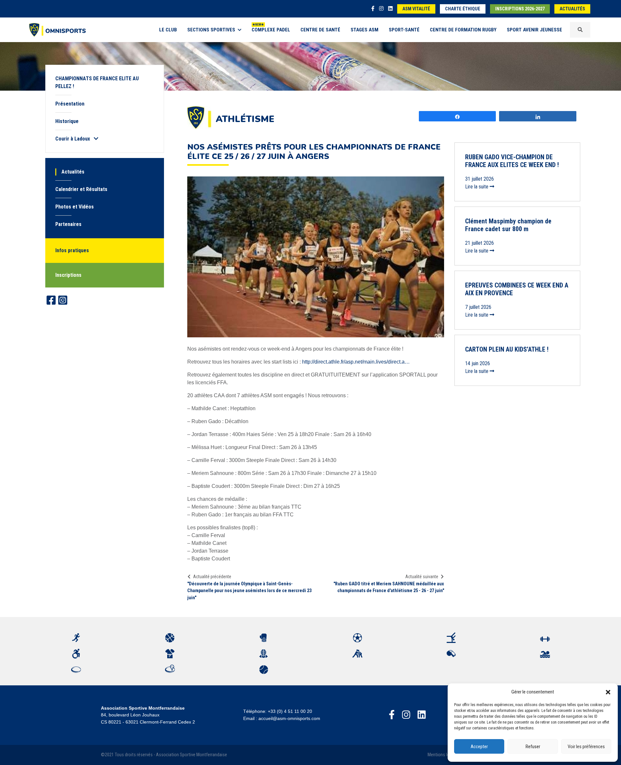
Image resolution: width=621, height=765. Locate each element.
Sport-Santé (404, 30)
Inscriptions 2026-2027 (520, 9)
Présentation (69, 104)
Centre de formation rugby (463, 30)
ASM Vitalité (416, 9)
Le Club (168, 30)
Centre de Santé (320, 30)
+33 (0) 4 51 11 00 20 (290, 711)
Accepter (479, 746)
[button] (608, 692)
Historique (67, 121)
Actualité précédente (212, 576)
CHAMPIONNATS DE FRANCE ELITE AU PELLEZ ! (97, 82)
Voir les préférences (586, 746)
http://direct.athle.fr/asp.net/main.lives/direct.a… (356, 362)
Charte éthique (462, 9)
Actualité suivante (421, 576)
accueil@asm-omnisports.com (289, 718)
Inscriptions (68, 275)
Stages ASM (364, 30)
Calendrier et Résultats (81, 189)
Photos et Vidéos (74, 207)
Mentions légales (443, 755)
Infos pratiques (72, 250)
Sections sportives (211, 30)
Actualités (572, 9)
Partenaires (68, 224)
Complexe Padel (271, 30)
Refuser (533, 746)
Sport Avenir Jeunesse (534, 30)
